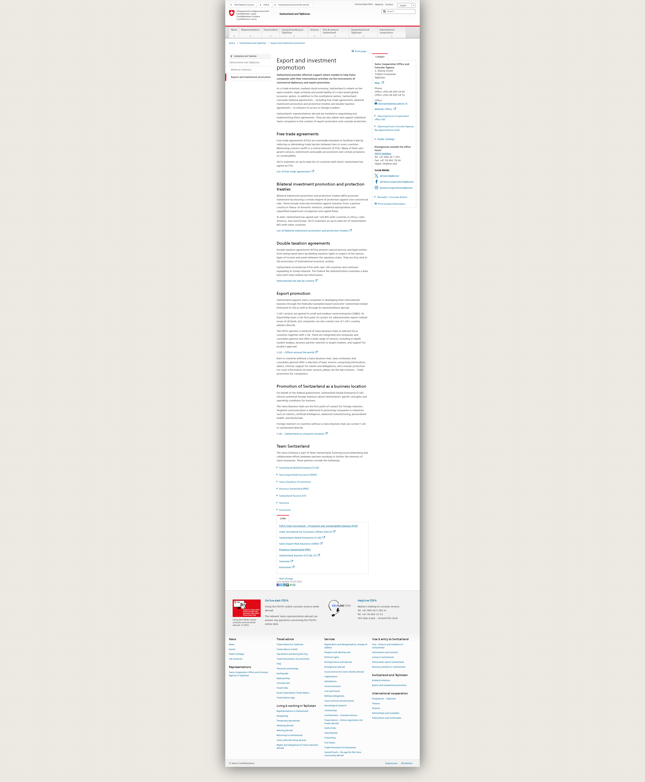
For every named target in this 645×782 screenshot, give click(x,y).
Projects (376, 708)
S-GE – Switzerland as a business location (300, 433)
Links (281, 518)
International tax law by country (295, 280)
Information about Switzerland (388, 662)
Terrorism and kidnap (287, 668)
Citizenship (330, 738)
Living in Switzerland (383, 657)
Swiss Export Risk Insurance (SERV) (298, 474)
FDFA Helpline (383, 153)
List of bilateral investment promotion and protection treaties (312, 230)
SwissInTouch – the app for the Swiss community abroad (342, 754)
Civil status (329, 742)
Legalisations (331, 676)
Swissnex (284, 502)
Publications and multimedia (386, 718)
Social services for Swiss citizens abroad (344, 672)
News (234, 29)
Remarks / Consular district (392, 197)
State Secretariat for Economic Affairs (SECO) (305, 531)
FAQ (279, 663)
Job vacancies (235, 659)
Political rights (331, 657)
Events (232, 649)
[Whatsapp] (291, 584)
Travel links (282, 688)
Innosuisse (285, 510)
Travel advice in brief (287, 649)
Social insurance (332, 686)
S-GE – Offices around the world (295, 352)
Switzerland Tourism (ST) (292, 495)
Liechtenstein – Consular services (340, 715)
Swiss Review (330, 733)
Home (232, 43)
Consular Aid (283, 683)
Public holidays (386, 139)
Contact (378, 56)
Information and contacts (385, 652)
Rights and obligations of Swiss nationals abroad (297, 746)
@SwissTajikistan (389, 175)
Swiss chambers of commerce (295, 481)
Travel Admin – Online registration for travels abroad (343, 722)
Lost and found (332, 691)
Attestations (330, 681)
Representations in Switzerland (292, 711)
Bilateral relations (381, 680)
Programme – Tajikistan (384, 698)
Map (377, 82)
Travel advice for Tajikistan (290, 644)
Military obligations (334, 696)
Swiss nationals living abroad (291, 740)
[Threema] (287, 584)
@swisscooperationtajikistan (396, 187)
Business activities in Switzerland (388, 667)
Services (314, 29)
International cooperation (387, 31)
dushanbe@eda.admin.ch (392, 103)
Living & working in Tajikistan (292, 31)
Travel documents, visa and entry (293, 659)
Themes (376, 703)
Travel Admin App (286, 697)
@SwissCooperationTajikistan (397, 181)
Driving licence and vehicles (338, 662)
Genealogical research (335, 705)
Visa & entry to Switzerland (331, 31)
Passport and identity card (337, 652)
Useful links (330, 728)
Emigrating (282, 716)
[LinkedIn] (284, 584)
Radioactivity (283, 678)
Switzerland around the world (293, 5)
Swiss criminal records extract (339, 701)
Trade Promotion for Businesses (340, 747)
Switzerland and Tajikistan (360, 31)
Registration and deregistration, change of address (345, 646)
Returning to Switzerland (289, 735)
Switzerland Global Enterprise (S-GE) (299, 467)
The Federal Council (244, 5)
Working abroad (285, 725)
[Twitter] (281, 584)
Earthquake (282, 673)
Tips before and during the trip (292, 654)
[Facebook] (278, 584)
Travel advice (271, 29)
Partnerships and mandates (385, 713)
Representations (250, 29)
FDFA (266, 5)
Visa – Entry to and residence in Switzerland (387, 646)
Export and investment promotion (389, 685)
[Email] (294, 584)
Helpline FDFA (367, 600)
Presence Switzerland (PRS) (294, 488)
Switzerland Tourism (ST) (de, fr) (297, 555)
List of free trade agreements (294, 171)
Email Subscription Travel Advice (293, 693)
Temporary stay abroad (288, 721)
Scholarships (330, 710)
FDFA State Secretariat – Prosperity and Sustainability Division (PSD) (318, 525)
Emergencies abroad (334, 667)
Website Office (384, 109)
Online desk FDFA (276, 600)
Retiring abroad (285, 730)
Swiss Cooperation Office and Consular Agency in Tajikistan (248, 674)
